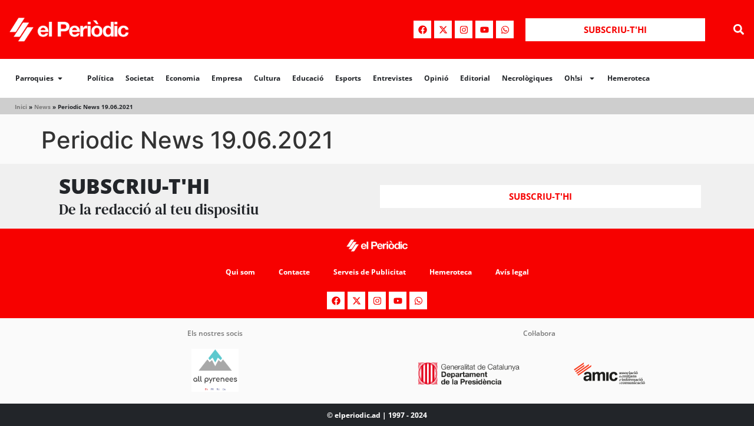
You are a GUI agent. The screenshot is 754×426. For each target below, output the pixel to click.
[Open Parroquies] (60, 78)
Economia (183, 78)
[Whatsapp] (505, 29)
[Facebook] (422, 29)
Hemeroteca (628, 78)
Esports (348, 78)
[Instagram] (463, 29)
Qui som (240, 272)
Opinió (436, 78)
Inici (21, 107)
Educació (307, 78)
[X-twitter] (443, 29)
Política (100, 78)
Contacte (294, 272)
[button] (738, 29)
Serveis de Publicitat (369, 272)
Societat (139, 78)
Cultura (267, 78)
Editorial (475, 78)
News (42, 107)
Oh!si (573, 78)
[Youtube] (484, 29)
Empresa (226, 78)
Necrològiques (527, 78)
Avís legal (512, 272)
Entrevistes (392, 78)
